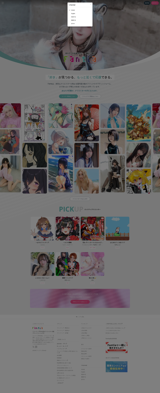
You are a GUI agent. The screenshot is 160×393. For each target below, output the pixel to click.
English (73, 13)
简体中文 (73, 17)
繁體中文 (73, 20)
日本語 (73, 10)
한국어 (73, 23)
